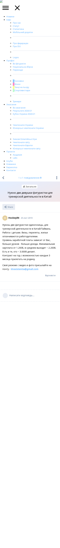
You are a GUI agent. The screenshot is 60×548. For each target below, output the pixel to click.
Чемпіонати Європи (23, 145)
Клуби (9, 161)
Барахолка (11, 167)
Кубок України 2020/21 (24, 113)
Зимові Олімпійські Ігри (25, 139)
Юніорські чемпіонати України (28, 128)
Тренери (17, 101)
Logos (16, 57)
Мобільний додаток (23, 32)
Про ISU (17, 46)
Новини (10, 16)
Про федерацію (20, 43)
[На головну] (3, 177)
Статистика (18, 29)
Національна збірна (23, 66)
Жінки (17, 84)
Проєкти (10, 151)
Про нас (17, 22)
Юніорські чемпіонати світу (26, 148)
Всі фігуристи (19, 63)
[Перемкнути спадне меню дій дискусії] (57, 177)
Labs (15, 157)
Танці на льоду (21, 87)
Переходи (18, 69)
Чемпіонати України (23, 125)
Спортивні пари (22, 90)
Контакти (11, 170)
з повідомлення (29, 177)
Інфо (8, 19)
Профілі (10, 60)
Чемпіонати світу (21, 142)
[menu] (6, 9)
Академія (17, 154)
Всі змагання (19, 107)
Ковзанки (11, 164)
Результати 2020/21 (22, 110)
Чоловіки (19, 80)
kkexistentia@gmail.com (24, 269)
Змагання (11, 104)
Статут (16, 26)
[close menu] (17, 9)
